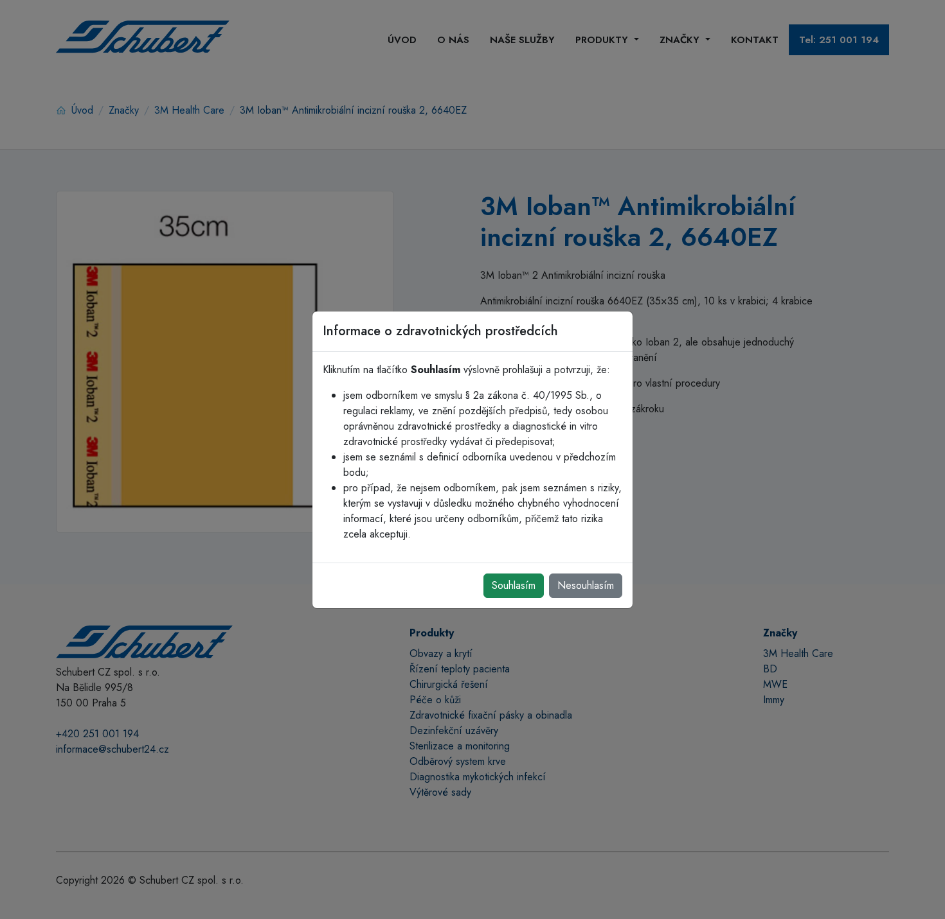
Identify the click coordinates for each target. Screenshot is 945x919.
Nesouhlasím (585, 585)
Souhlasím (514, 585)
